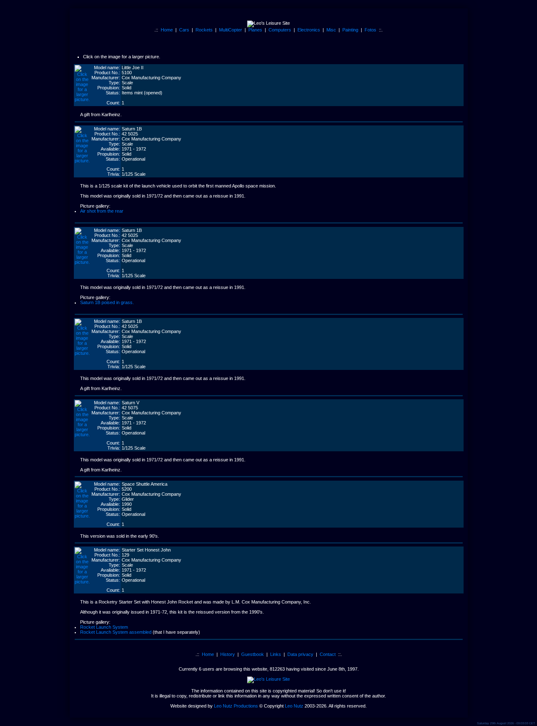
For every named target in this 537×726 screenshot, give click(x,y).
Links (275, 654)
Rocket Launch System (104, 627)
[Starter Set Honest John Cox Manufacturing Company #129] (82, 581)
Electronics (308, 29)
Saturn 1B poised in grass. (107, 302)
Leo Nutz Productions (236, 705)
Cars (184, 29)
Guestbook (252, 654)
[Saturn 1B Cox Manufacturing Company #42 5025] (82, 160)
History (227, 654)
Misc (331, 29)
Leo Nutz (294, 705)
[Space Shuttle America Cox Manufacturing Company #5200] (82, 515)
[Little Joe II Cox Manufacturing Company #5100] (82, 99)
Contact (328, 654)
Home (167, 29)
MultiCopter (230, 29)
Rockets (204, 29)
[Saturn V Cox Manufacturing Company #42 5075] (82, 434)
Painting (350, 29)
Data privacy (300, 654)
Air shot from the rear (101, 210)
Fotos (370, 29)
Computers (279, 29)
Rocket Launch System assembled (115, 632)
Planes (255, 29)
